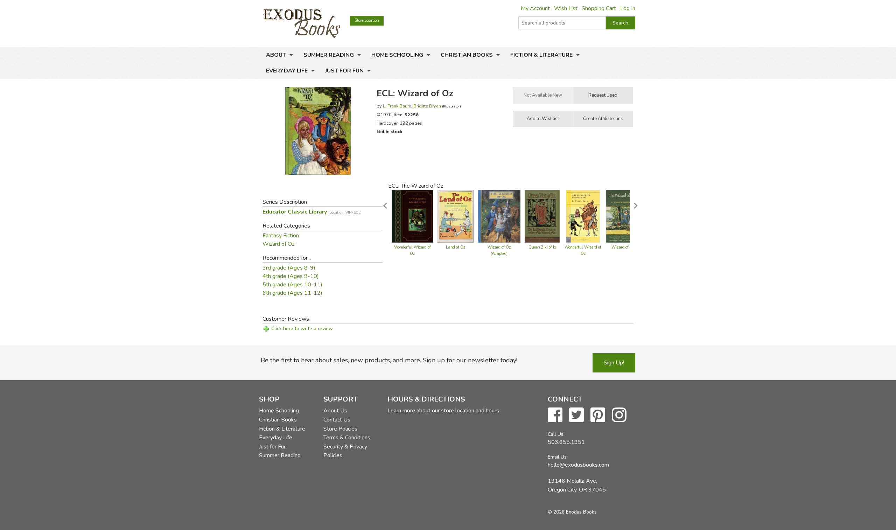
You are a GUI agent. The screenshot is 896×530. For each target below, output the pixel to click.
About (276, 55)
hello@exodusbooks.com (578, 465)
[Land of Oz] (456, 216)
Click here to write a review (302, 328)
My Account (535, 8)
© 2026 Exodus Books (572, 512)
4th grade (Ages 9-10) (290, 276)
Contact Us (336, 420)
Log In (627, 8)
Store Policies (340, 429)
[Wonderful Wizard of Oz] (412, 216)
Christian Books (467, 55)
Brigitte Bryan (427, 106)
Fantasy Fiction (280, 235)
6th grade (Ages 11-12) (292, 293)
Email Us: (558, 457)
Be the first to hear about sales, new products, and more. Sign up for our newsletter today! (389, 360)
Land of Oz (455, 247)
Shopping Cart (599, 8)
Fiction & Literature (541, 55)
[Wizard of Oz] (623, 216)
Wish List (566, 8)
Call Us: (556, 434)
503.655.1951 (566, 442)
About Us (335, 410)
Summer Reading (328, 55)
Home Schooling (397, 55)
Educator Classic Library (312, 212)
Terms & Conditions (346, 437)
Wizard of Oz (278, 244)
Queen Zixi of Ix (542, 247)
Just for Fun (344, 71)
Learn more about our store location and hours (443, 410)
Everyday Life (287, 71)
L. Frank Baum (397, 106)
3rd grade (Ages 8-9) (288, 268)
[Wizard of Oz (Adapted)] (499, 216)
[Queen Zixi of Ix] (542, 216)
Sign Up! (614, 363)
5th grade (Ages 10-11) (292, 284)
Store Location (367, 20)
